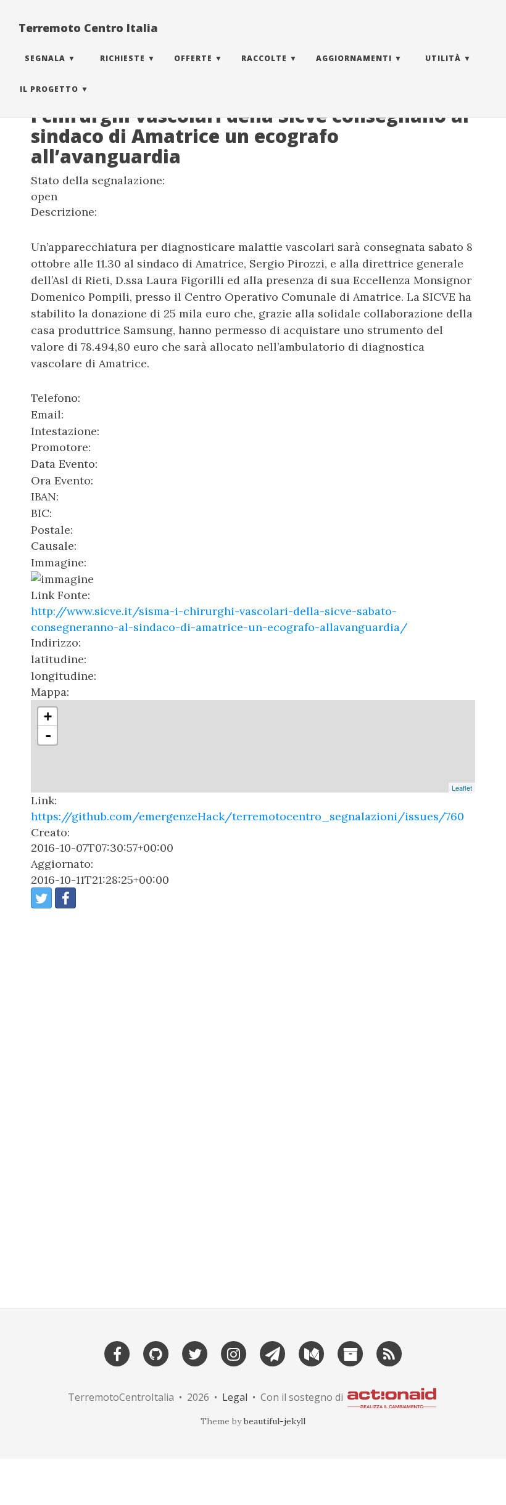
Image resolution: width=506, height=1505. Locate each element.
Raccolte (264, 58)
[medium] (311, 1353)
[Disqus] (253, 1103)
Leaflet (462, 788)
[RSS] (389, 1353)
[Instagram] (234, 1353)
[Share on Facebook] (65, 897)
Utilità (443, 58)
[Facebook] (117, 1353)
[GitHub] (156, 1353)
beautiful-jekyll (274, 1421)
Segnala (45, 58)
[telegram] (273, 1353)
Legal (234, 1397)
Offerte (193, 58)
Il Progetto (49, 89)
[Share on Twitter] (41, 897)
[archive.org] (350, 1353)
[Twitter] (195, 1353)
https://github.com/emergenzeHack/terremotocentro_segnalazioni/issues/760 (247, 816)
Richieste (122, 58)
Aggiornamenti (354, 58)
